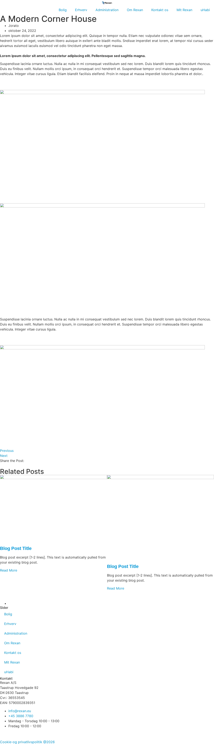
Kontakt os (159, 10)
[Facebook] (5, 733)
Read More (8, 570)
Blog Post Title (16, 548)
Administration (107, 10)
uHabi (205, 10)
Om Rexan (135, 10)
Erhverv (81, 10)
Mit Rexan (184, 10)
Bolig (63, 10)
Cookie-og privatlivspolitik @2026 (27, 742)
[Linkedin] (28, 733)
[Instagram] (16, 733)
